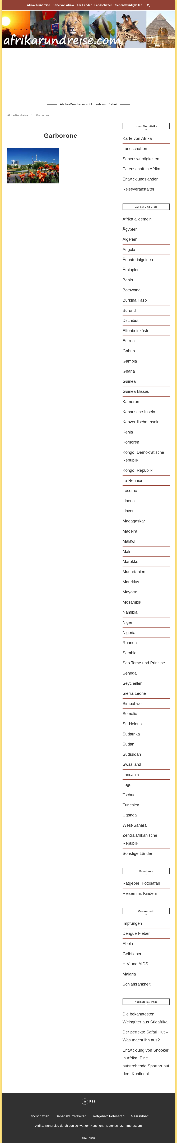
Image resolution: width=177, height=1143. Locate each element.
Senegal (130, 673)
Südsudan (132, 754)
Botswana (132, 290)
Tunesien (131, 805)
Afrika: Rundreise (38, 5)
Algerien (130, 239)
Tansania (131, 774)
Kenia (128, 432)
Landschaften (103, 5)
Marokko (130, 561)
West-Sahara (135, 825)
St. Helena (132, 723)
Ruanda (130, 642)
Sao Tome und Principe (144, 663)
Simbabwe (132, 703)
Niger (127, 622)
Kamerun (131, 401)
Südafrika (131, 734)
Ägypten (130, 229)
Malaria (129, 974)
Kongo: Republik (137, 470)
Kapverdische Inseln (141, 421)
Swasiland (132, 764)
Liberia (129, 500)
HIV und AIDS (135, 963)
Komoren (131, 442)
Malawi (129, 541)
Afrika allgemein (137, 219)
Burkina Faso (135, 300)
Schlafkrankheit (137, 984)
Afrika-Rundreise (17, 115)
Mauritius (131, 582)
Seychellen (132, 683)
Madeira (130, 531)
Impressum (134, 1125)
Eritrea (129, 340)
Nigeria (129, 632)
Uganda (130, 815)
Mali (126, 551)
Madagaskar (134, 521)
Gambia (130, 361)
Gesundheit (139, 1116)
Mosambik (132, 602)
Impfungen (132, 923)
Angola (129, 249)
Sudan (128, 744)
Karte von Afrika (63, 5)
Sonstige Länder (137, 853)
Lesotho (130, 490)
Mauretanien (134, 571)
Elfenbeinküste (136, 330)
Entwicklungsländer (140, 179)
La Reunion (133, 480)
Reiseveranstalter (138, 189)
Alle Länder (84, 5)
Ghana (129, 371)
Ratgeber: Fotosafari (141, 883)
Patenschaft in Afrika (141, 168)
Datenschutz (115, 1125)
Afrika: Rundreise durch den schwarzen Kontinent (69, 1125)
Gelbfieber (132, 953)
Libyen (128, 510)
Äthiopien (131, 269)
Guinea (129, 381)
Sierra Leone (134, 693)
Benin (128, 280)
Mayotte (130, 592)
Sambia (129, 652)
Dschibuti (131, 320)
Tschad (129, 794)
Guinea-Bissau (136, 391)
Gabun (129, 351)
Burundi (130, 310)
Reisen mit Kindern (140, 893)
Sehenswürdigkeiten (128, 5)
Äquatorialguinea (138, 259)
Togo (127, 784)
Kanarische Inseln (139, 411)
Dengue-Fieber (136, 933)
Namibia (130, 612)
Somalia (130, 713)
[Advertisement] (88, 75)
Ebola (128, 943)
